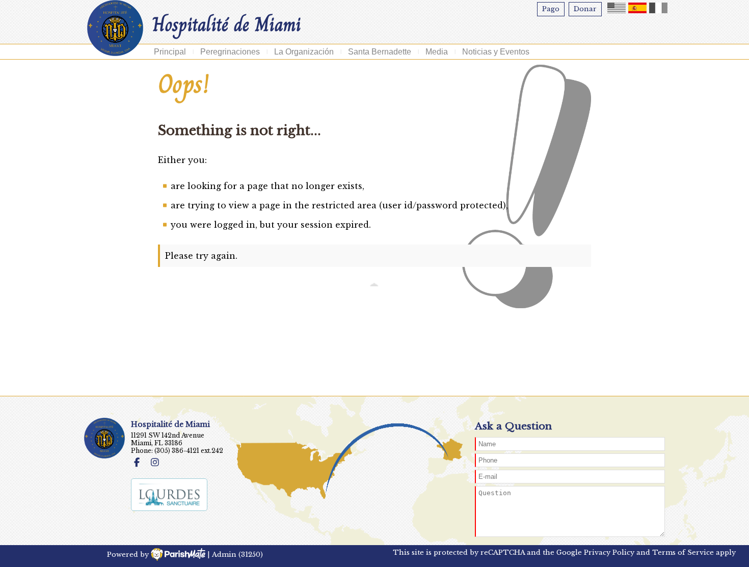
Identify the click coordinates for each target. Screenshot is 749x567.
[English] (616, 8)
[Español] (637, 8)
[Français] (658, 8)
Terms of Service (683, 552)
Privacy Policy (609, 552)
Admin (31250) (237, 554)
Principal (170, 51)
